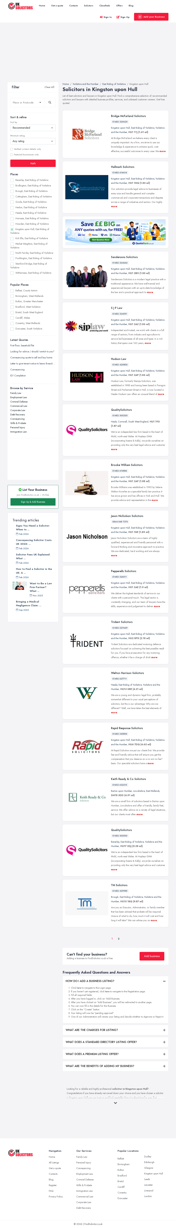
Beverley (115, 842)
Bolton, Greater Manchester (29, 301)
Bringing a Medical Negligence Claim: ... (28, 603)
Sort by (13, 122)
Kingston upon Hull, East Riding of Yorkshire (29, 231)
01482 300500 (119, 835)
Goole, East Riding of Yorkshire (30, 202)
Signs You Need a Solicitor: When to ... (33, 527)
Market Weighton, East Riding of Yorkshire (28, 245)
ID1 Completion (18, 375)
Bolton (121, 1170)
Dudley (147, 1156)
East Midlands (153, 791)
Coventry (122, 1192)
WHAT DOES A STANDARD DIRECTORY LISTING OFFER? (101, 1042)
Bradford (122, 1175)
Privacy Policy (56, 1196)
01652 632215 (119, 784)
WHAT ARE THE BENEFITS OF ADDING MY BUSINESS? (100, 1066)
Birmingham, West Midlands (29, 296)
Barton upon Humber (121, 791)
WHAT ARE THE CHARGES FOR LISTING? (92, 1030)
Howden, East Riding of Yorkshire (32, 224)
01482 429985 (119, 890)
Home (42, 5)
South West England (138, 421)
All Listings (54, 1162)
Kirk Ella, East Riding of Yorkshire (31, 238)
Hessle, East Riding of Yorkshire (30, 213)
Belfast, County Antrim (26, 290)
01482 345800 (119, 733)
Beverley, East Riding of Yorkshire (31, 180)
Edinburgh (149, 1162)
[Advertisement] (88, 56)
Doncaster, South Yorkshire (28, 328)
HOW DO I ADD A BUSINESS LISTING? (90, 981)
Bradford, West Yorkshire (27, 307)
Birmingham (124, 1164)
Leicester (148, 1185)
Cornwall (122, 421)
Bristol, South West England (29, 312)
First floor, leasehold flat (22, 345)
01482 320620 (120, 121)
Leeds (147, 1179)
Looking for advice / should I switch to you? (32, 351)
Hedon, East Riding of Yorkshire (31, 207)
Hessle (114, 684)
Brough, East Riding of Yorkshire (31, 191)
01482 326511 (119, 576)
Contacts (73, 5)
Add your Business (154, 16)
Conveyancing (17, 369)
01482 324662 (120, 262)
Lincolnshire (139, 791)
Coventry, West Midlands (27, 323)
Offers (119, 5)
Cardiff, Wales (22, 318)
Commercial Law (18, 406)
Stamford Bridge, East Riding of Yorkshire (28, 265)
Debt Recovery (17, 414)
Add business (152, 956)
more (163, 151)
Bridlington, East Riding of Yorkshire (33, 185)
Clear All (49, 87)
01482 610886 (119, 470)
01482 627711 (119, 678)
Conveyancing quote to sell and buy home (31, 357)
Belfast (121, 1158)
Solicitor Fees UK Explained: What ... (33, 556)
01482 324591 (119, 313)
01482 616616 (119, 172)
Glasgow (148, 1168)
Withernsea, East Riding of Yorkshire (33, 273)
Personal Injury (17, 427)
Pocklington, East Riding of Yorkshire (33, 258)
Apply (33, 163)
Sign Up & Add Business (33, 502)
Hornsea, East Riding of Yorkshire (31, 218)
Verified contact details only (27, 149)
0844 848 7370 (120, 521)
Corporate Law (17, 410)
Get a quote (57, 5)
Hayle (114, 421)
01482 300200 (120, 415)
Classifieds (104, 5)
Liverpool (148, 1190)
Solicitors (88, 5)
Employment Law (18, 397)
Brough (114, 897)
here (79, 988)
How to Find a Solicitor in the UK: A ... (34, 571)
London (148, 1196)
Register (53, 1185)
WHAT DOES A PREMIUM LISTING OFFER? (92, 1054)
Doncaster (123, 1198)
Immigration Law (18, 431)
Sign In (108, 17)
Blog (131, 5)
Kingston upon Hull (120, 128)
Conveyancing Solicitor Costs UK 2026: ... (34, 542)
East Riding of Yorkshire (142, 128)
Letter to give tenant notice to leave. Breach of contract (33, 363)
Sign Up (125, 17)
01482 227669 (120, 627)
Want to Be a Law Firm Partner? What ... (41, 587)
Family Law (15, 393)
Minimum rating (17, 135)
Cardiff (121, 1187)
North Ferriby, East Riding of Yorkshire (34, 253)
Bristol (121, 1181)
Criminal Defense (19, 401)
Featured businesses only (26, 154)
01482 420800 (120, 364)
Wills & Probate (18, 423)
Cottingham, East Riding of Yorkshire (33, 196)
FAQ (51, 1191)
